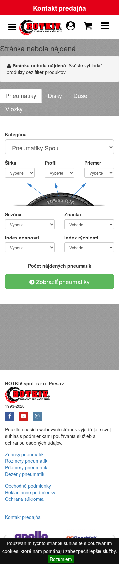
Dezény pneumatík (24, 474)
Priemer (92, 162)
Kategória (16, 134)
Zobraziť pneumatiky (62, 281)
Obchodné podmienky (28, 485)
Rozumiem (61, 559)
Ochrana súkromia (24, 499)
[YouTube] (26, 414)
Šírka (10, 162)
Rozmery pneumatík (26, 460)
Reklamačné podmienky (30, 492)
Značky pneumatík (24, 454)
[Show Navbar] (105, 27)
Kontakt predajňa (59, 8)
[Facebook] (12, 414)
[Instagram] (39, 414)
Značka (72, 214)
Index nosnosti (22, 237)
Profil (51, 162)
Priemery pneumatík (26, 467)
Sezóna (13, 214)
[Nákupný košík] (89, 24)
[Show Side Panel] (12, 27)
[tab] (21, 96)
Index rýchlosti (81, 237)
